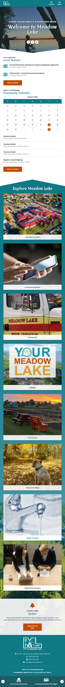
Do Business (32, 438)
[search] (51, 3)
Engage (32, 387)
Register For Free (32, 627)
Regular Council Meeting (13, 160)
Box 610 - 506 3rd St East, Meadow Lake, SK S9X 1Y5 (33, 654)
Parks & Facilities (32, 488)
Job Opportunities (32, 237)
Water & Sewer (32, 538)
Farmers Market (9, 136)
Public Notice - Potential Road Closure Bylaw (27, 73)
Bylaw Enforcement (32, 588)
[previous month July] (5, 97)
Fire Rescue (32, 337)
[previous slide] (28, 42)
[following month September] (59, 97)
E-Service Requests (32, 287)
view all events (13, 169)
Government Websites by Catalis (26, 672)
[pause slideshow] (36, 42)
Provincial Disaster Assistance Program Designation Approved (34, 65)
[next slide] (32, 42)
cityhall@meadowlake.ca (33, 662)
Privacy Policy (46, 672)
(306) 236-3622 (33, 657)
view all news (12, 83)
